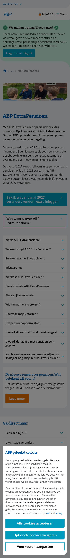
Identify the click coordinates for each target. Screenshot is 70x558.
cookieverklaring (53, 513)
